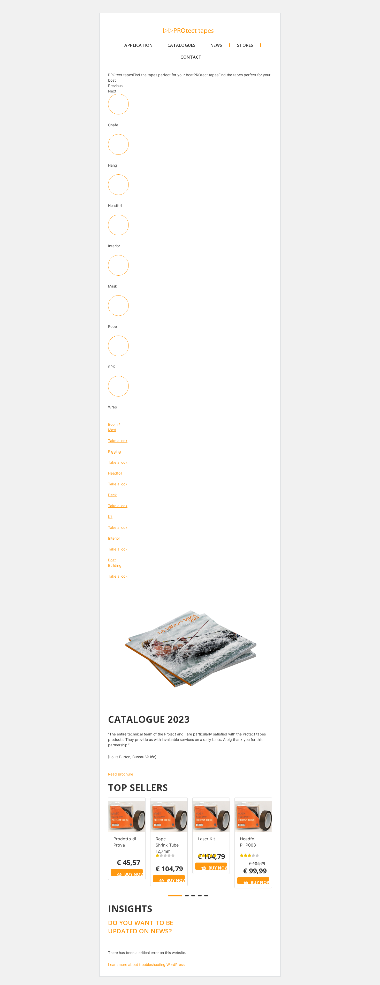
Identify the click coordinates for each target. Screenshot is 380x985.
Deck (112, 495)
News (216, 45)
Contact (191, 57)
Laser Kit (206, 838)
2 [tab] (187, 895)
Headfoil (115, 473)
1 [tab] (175, 895)
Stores (245, 45)
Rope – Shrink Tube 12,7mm (167, 845)
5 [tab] (206, 895)
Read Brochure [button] (120, 774)
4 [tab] (200, 895)
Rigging (114, 451)
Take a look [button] (117, 440)
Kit (110, 516)
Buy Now (133, 873)
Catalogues (182, 45)
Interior (114, 538)
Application (138, 45)
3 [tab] (193, 895)
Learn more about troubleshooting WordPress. (147, 964)
